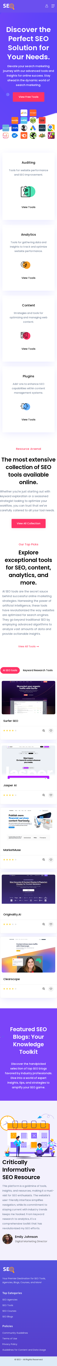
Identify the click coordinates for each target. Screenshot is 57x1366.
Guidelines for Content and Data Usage (24, 1349)
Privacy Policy (9, 1344)
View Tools (28, 207)
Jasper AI (10, 785)
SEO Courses (9, 1311)
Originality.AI (12, 914)
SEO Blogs (7, 1316)
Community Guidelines (15, 1332)
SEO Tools (7, 1305)
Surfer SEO (10, 721)
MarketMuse (12, 850)
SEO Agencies (9, 1299)
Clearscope (11, 979)
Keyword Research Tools (38, 670)
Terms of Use (9, 1338)
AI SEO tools (10, 670)
